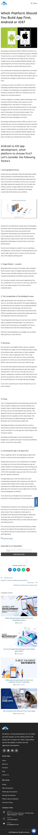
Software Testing (7, 802)
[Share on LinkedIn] (19, 569)
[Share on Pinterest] (28, 569)
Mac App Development (9, 795)
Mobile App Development (9, 792)
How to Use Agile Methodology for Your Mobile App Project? (19, 650)
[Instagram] (16, 750)
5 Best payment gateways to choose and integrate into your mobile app (19, 681)
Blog (3, 771)
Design (4, 784)
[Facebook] (4, 750)
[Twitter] (8, 750)
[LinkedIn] (12, 750)
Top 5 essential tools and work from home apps (19, 711)
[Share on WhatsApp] (23, 569)
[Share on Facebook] (10, 569)
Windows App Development (10, 799)
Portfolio (5, 768)
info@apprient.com (13, 824)
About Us (5, 764)
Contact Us (5, 775)
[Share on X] (14, 569)
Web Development (7, 788)
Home (4, 760)
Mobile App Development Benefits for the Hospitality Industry (19, 619)
